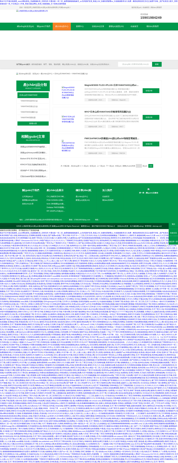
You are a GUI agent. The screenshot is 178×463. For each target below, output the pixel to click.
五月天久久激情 (40, 314)
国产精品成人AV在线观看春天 (154, 449)
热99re (72, 380)
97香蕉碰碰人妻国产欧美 (60, 335)
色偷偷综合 (71, 289)
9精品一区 (133, 271)
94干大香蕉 (165, 403)
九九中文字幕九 (78, 441)
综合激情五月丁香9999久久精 (32, 291)
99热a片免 (27, 434)
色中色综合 (149, 388)
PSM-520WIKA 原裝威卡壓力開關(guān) (56, 200)
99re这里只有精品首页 (21, 281)
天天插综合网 (112, 393)
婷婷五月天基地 (33, 324)
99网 (122, 329)
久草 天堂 (70, 360)
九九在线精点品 (130, 248)
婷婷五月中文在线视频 (50, 345)
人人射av (70, 350)
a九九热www (32, 406)
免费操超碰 (172, 380)
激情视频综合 (34, 373)
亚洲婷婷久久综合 (163, 401)
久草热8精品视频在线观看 (159, 362)
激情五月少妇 (9, 314)
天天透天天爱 (92, 299)
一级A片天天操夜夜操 (166, 301)
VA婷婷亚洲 (120, 416)
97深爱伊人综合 (118, 324)
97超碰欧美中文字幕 (114, 449)
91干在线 (11, 279)
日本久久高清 (71, 319)
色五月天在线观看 (76, 411)
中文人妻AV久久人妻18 (45, 340)
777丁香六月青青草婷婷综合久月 (123, 332)
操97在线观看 (115, 281)
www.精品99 (167, 258)
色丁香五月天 (57, 268)
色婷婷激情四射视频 (117, 299)
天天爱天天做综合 (167, 436)
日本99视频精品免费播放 (117, 319)
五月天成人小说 (137, 451)
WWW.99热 (140, 294)
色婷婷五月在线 (101, 268)
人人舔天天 (115, 329)
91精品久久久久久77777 (82, 457)
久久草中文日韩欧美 (121, 446)
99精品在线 (107, 317)
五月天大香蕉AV (75, 309)
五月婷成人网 (89, 355)
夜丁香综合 (16, 365)
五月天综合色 (85, 284)
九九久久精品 (132, 342)
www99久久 (94, 301)
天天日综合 (144, 383)
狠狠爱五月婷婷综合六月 (144, 256)
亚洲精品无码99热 (144, 309)
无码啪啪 (82, 357)
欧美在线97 (47, 276)
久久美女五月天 (68, 396)
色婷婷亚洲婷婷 (91, 253)
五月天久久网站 (132, 299)
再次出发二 (157, 365)
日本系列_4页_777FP (151, 403)
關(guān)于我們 (43, 26)
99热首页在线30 (152, 459)
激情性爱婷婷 (42, 362)
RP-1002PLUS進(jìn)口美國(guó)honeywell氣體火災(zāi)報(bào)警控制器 (56, 211)
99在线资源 (48, 291)
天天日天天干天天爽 (31, 449)
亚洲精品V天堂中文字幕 (53, 312)
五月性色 (93, 329)
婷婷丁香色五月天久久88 (12, 398)
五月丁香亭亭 (159, 462)
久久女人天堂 (124, 350)
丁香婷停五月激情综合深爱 (49, 459)
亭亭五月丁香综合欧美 (62, 441)
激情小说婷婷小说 (68, 266)
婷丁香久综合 (69, 378)
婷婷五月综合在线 (14, 385)
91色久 (91, 261)
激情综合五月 (73, 291)
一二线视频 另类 (106, 444)
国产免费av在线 (54, 235)
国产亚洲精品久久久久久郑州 (118, 380)
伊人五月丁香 (101, 393)
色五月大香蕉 (108, 251)
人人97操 (133, 362)
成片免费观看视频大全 (117, 368)
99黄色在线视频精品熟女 (69, 345)
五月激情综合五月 (156, 281)
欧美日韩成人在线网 (123, 439)
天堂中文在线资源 (16, 258)
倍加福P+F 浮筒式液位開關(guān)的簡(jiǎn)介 (34, 170)
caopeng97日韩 (6, 375)
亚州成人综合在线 (56, 406)
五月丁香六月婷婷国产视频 (120, 406)
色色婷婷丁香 (130, 324)
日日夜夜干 (118, 291)
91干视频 (3, 383)
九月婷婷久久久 (66, 329)
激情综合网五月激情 (100, 441)
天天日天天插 (48, 238)
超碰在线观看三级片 (138, 406)
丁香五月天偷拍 (156, 261)
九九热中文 (78, 413)
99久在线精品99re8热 (105, 375)
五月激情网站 (123, 347)
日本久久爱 (170, 248)
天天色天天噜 (35, 423)
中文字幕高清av (104, 329)
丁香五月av (11, 299)
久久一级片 (161, 335)
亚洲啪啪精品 (161, 246)
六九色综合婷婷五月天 (25, 299)
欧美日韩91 (98, 411)
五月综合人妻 (151, 273)
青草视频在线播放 (19, 403)
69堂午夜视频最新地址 (8, 312)
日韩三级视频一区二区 (89, 451)
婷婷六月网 (67, 388)
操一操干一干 (136, 426)
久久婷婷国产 (162, 273)
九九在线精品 (101, 423)
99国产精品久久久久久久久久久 (52, 240)
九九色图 (155, 289)
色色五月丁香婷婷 (151, 451)
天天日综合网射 (162, 350)
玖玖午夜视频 (87, 373)
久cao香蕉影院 (137, 284)
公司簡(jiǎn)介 (27, 196)
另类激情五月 (78, 294)
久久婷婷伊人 (160, 248)
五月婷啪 (103, 380)
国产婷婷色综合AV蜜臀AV (50, 263)
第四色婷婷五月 (105, 240)
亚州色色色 (105, 238)
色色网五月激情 (28, 268)
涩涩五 (162, 340)
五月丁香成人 (16, 307)
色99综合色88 (143, 362)
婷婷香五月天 (116, 238)
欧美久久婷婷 (58, 423)
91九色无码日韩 (89, 296)
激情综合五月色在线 (155, 406)
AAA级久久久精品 (103, 243)
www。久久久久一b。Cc (153, 337)
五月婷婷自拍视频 (134, 365)
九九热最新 (145, 251)
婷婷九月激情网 (92, 454)
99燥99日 (88, 441)
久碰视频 (141, 273)
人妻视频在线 (61, 393)
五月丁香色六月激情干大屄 (48, 307)
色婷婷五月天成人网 (92, 462)
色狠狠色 (48, 451)
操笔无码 (31, 319)
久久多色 (98, 261)
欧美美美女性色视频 (29, 307)
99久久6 (149, 360)
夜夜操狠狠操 (14, 301)
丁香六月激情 (22, 429)
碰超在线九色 (80, 360)
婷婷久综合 (152, 319)
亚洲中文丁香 (167, 352)
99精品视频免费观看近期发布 (87, 266)
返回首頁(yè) (136, 7)
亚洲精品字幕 (13, 322)
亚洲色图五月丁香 (31, 444)
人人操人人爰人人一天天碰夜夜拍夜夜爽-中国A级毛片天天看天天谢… (109, 413)
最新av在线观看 (6, 281)
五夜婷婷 (129, 322)
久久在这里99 (85, 317)
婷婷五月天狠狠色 (41, 299)
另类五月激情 (159, 347)
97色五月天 (134, 421)
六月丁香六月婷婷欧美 (145, 324)
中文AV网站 (69, 299)
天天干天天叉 (33, 322)
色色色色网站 (119, 411)
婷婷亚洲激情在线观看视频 (164, 423)
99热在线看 (115, 383)
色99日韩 (141, 368)
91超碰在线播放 (106, 301)
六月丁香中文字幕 (36, 312)
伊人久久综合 (33, 246)
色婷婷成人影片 (109, 352)
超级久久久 (99, 396)
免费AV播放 (89, 416)
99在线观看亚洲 (149, 238)
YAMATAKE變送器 (28, 117)
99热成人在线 (158, 457)
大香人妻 (136, 317)
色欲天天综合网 (42, 256)
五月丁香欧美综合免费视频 (84, 459)
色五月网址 (23, 396)
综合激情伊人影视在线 (55, 314)
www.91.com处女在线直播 (109, 337)
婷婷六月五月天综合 (61, 454)
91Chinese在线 (66, 457)
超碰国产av (120, 352)
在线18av (151, 431)
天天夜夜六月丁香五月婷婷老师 (14, 431)
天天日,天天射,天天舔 (127, 294)
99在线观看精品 (171, 309)
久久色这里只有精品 (10, 396)
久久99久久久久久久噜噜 (154, 385)
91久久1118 (169, 347)
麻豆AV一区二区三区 (38, 271)
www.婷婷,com (136, 423)
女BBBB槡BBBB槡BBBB (62, 398)
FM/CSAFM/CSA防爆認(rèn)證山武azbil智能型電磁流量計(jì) (112, 138)
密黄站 (90, 263)
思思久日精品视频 (29, 401)
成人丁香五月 (21, 304)
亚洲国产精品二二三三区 (84, 396)
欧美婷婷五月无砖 (134, 319)
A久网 (10, 286)
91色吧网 (7, 373)
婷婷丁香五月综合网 (103, 418)
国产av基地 (44, 324)
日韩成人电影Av (22, 368)
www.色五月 (18, 329)
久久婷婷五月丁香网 (98, 335)
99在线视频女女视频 (19, 319)
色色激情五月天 (164, 378)
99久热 (16, 436)
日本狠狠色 (93, 426)
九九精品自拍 (139, 258)
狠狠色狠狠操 (99, 347)
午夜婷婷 (145, 426)
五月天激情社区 (137, 439)
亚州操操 (156, 396)
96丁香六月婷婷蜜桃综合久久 (100, 322)
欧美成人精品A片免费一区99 (150, 352)
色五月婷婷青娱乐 (56, 256)
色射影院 (124, 373)
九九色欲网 (106, 296)
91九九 (20, 360)
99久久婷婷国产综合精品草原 (133, 340)
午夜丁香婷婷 (108, 411)
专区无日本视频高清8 (21, 423)
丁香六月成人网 (34, 396)
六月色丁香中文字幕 (90, 434)
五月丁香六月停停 (13, 291)
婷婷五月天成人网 (77, 368)
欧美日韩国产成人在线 (8, 235)
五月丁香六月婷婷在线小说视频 (44, 342)
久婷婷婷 (29, 418)
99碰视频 (127, 284)
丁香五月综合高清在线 (125, 261)
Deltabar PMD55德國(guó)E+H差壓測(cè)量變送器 (56, 207)
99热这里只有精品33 (29, 365)
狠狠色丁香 (29, 314)
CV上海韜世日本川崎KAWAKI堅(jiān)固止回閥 (56, 196)
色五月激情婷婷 (81, 263)
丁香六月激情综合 (21, 263)
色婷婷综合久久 (76, 246)
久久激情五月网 (60, 238)
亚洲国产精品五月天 (91, 240)
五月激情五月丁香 (151, 439)
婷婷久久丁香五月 (126, 388)
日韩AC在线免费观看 (111, 388)
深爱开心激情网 (70, 406)
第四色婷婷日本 (168, 365)
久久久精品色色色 (46, 454)
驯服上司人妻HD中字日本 (33, 352)
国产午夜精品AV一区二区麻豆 (121, 258)
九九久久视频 (73, 357)
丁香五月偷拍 (125, 337)
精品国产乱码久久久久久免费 (78, 436)
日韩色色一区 (88, 347)
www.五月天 (135, 444)
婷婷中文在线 (30, 393)
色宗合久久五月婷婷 (106, 266)
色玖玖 (98, 296)
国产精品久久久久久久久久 (50, 431)
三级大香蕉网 (31, 375)
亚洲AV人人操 (19, 266)
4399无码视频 (11, 360)
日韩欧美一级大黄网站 (158, 383)
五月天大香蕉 (92, 357)
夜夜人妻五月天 (138, 327)
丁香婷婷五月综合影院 (73, 240)
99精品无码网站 (119, 322)
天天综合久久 (170, 373)
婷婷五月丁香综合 (147, 266)
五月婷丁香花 (137, 403)
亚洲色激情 (117, 253)
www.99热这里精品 (11, 294)
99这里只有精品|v (95, 388)
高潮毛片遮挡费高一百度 (22, 286)
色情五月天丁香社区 (20, 373)
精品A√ (99, 340)
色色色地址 (62, 350)
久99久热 (86, 335)
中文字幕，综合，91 (114, 335)
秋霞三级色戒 (139, 441)
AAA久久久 (4, 258)
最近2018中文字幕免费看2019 (106, 294)
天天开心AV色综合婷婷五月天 (126, 345)
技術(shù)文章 (98, 26)
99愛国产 (22, 340)
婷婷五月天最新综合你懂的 (158, 332)
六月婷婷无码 (130, 329)
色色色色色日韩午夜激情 (143, 296)
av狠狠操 (22, 454)
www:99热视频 (40, 380)
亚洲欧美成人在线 (148, 401)
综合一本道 (157, 268)
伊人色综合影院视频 (77, 444)
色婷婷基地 (48, 294)
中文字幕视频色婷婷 (99, 390)
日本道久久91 (95, 307)
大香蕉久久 (149, 312)
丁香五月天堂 (120, 375)
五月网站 (54, 357)
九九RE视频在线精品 (74, 296)
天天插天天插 (135, 357)
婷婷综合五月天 (160, 429)
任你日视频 (20, 337)
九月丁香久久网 (65, 261)
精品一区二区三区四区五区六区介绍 (21, 383)
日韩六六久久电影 (63, 362)
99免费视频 (96, 304)
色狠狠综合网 (110, 365)
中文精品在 (35, 281)
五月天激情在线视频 (153, 291)
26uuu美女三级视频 (64, 418)
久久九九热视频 (13, 317)
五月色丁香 (99, 289)
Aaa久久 (121, 286)
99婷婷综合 (58, 253)
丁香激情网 (4, 357)
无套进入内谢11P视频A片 (137, 408)
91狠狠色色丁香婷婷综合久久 (164, 342)
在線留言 (146, 7)
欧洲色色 (9, 266)
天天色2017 (84, 307)
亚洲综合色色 (162, 418)
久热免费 (129, 375)
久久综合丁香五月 (122, 390)
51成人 (57, 340)
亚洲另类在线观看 (58, 319)
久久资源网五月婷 (68, 251)
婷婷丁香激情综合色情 (153, 258)
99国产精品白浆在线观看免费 (118, 357)
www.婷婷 (24, 301)
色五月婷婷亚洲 (101, 279)
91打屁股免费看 (54, 327)
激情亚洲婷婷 (89, 294)
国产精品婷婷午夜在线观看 (151, 444)
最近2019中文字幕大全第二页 (11, 248)
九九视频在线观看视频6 (44, 253)
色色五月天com (127, 296)
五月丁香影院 (94, 421)
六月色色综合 (109, 396)
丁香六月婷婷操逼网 (10, 340)
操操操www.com (79, 431)
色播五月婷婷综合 (31, 421)
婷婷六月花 (38, 261)
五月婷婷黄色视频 (117, 459)
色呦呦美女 (124, 362)
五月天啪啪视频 (90, 375)
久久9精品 (13, 342)
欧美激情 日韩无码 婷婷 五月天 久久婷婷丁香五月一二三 (37, 457)
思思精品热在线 (26, 436)
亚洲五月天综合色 (40, 296)
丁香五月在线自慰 (94, 370)
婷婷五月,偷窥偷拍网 (137, 235)
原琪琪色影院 (107, 401)
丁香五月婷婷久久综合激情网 (44, 418)
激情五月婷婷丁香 (81, 314)
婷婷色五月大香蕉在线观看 (14, 418)
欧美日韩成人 (125, 426)
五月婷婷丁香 (118, 301)
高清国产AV (107, 340)
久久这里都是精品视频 (29, 459)
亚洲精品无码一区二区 (165, 446)
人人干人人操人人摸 (51, 261)
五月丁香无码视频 (36, 273)
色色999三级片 (171, 279)
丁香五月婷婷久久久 (169, 444)
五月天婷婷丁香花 (116, 307)
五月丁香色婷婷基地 (143, 355)
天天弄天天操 (98, 457)
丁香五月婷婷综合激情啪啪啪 (35, 329)
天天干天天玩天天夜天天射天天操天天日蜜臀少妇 (90, 258)
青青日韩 (45, 378)
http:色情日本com (118, 429)
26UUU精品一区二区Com (45, 383)
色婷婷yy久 (84, 345)
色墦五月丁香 (109, 431)
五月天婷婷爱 (140, 418)
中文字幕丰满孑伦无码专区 (105, 271)
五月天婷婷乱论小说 (10, 454)
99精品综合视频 (118, 240)
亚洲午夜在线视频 (78, 398)
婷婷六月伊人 (23, 312)
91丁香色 (136, 436)
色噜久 (101, 403)
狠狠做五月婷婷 (137, 337)
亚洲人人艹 (147, 276)
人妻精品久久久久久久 (16, 390)
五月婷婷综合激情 (82, 408)
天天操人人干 (84, 291)
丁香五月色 (112, 246)
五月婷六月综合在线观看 (41, 434)
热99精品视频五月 (159, 355)
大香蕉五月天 (157, 263)
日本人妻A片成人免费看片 (71, 337)
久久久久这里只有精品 (117, 441)
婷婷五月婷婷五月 (167, 454)
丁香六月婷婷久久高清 (81, 329)
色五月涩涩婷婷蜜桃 (157, 279)
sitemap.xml (157, 226)
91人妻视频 (49, 332)
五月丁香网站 (28, 398)
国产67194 (44, 304)
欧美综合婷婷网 (53, 329)
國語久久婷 (63, 307)
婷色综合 (44, 258)
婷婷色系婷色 (94, 332)
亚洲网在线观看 (35, 235)
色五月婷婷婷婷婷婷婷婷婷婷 (118, 423)
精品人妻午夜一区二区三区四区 (141, 347)
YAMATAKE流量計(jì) (29, 112)
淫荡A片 (36, 416)
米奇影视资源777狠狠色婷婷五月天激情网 (85, 276)
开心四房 (99, 352)
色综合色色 (36, 258)
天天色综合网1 (112, 350)
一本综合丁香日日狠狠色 (117, 314)
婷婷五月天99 (80, 378)
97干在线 (6, 307)
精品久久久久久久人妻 (73, 347)
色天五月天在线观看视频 (109, 378)
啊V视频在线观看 (15, 253)
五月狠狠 (76, 451)
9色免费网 (10, 332)
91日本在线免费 (26, 294)
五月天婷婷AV (155, 370)
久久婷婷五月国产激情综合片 (32, 350)
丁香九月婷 (65, 235)
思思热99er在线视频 (135, 276)
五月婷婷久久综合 (66, 459)
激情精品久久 (163, 304)
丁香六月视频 (9, 388)
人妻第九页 (90, 352)
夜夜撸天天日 (82, 289)
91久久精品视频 (143, 240)
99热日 (144, 319)
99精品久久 (78, 375)
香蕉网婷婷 (159, 393)
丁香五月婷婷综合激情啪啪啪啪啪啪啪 (119, 289)
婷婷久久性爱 (81, 251)
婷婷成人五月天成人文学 (17, 406)
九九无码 (104, 368)
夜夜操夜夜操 (142, 332)
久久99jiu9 (102, 357)
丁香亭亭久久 (5, 268)
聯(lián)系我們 (156, 7)
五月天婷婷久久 (162, 431)
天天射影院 (7, 365)
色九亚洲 (136, 251)
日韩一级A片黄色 (89, 246)
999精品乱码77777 (7, 446)
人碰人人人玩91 (149, 246)
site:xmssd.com (95, 401)
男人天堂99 (19, 314)
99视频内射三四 (136, 449)
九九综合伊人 (87, 385)
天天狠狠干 (141, 413)
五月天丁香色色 (146, 268)
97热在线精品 (49, 352)
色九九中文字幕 (18, 393)
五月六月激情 (117, 317)
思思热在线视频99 (102, 459)
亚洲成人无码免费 (61, 332)
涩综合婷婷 (44, 462)
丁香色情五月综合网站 (99, 284)
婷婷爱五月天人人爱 (155, 322)
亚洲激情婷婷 (27, 413)
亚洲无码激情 (83, 301)
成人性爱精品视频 (35, 276)
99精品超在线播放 (98, 449)
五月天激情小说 (24, 271)
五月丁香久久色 (158, 309)
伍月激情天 (137, 393)
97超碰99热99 (75, 385)
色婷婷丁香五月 (131, 286)
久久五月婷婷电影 (167, 235)
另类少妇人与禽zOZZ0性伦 (13, 444)
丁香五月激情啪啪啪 (137, 446)
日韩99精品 (113, 385)
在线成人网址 (50, 401)
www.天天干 (66, 446)
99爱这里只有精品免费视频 (165, 266)
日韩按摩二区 (164, 368)
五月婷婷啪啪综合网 (94, 251)
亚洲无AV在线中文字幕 (163, 375)
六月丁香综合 (43, 406)
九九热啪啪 (31, 362)
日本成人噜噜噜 (80, 299)
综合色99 (64, 276)
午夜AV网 (66, 312)
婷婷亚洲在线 (48, 426)
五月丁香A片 (122, 246)
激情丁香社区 (37, 238)
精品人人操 (68, 413)
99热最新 (116, 398)
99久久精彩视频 (35, 289)
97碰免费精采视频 (140, 322)
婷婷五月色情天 (148, 429)
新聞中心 (80, 26)
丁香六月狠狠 (34, 263)
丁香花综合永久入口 (133, 416)
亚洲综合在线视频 (58, 390)
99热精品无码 (74, 307)
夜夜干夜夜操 (132, 368)
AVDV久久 (170, 335)
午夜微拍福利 (172, 388)
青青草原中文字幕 (156, 271)
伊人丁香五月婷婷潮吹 (132, 396)
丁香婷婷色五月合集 (78, 454)
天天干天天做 (16, 268)
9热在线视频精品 (127, 418)
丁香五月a (49, 243)
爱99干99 (64, 284)
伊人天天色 (43, 246)
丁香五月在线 (87, 362)
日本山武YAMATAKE (62, 74)
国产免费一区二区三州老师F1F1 (78, 383)
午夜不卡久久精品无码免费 (143, 375)
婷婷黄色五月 (14, 276)
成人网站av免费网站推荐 (154, 441)
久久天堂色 (89, 439)
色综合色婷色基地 (125, 393)
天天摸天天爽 (9, 370)
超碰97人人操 (126, 383)
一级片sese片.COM (86, 324)
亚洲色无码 (68, 256)
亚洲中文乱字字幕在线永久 (140, 380)
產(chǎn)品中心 (61, 26)
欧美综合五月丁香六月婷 (131, 401)
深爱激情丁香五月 (110, 457)
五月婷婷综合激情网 (165, 319)
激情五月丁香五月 (152, 340)
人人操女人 (90, 327)
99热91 (154, 304)
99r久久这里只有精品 (98, 408)
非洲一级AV (127, 436)
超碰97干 (123, 408)
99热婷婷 (134, 263)
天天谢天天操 (54, 258)
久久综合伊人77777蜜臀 (84, 350)
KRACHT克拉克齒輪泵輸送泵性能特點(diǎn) (34, 164)
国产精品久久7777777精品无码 (121, 312)
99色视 (103, 286)
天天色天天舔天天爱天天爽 (153, 434)
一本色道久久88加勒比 (122, 327)
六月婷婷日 (93, 314)
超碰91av (6, 421)
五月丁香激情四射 (126, 385)
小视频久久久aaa (24, 342)
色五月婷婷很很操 (141, 279)
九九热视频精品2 (62, 411)
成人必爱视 (154, 243)
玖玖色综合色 (8, 436)
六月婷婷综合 (104, 299)
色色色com (102, 451)
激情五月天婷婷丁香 (33, 266)
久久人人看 (140, 398)
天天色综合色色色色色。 (117, 342)
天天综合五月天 (148, 393)
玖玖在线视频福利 (67, 263)
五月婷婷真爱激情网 (80, 388)
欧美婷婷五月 (68, 268)
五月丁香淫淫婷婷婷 (15, 462)
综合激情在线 (98, 373)
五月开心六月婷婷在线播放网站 (148, 253)
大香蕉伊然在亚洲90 (37, 368)
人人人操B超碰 (163, 398)
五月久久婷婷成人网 (46, 444)
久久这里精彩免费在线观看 (40, 335)
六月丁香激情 (47, 423)
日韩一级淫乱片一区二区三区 (84, 423)
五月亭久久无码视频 (69, 301)
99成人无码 (51, 271)
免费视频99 (18, 434)
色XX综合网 (60, 383)
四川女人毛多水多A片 (47, 411)
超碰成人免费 (77, 434)
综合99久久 (44, 337)
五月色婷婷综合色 (35, 426)
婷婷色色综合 (23, 235)
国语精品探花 (31, 284)
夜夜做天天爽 (147, 365)
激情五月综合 (13, 335)
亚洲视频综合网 (12, 408)
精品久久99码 (110, 248)
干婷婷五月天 (89, 418)
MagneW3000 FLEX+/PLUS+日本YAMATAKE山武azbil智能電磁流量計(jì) (112, 85)
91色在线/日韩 (107, 291)
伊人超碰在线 (16, 243)
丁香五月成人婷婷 (160, 360)
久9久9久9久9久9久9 (55, 413)
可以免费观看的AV (148, 314)
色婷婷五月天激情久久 (34, 355)
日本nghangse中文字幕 (52, 301)
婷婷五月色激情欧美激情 (149, 307)
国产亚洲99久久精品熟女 (61, 434)
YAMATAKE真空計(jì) (29, 101)
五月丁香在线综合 (168, 240)
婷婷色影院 (102, 342)
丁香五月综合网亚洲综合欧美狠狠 (86, 429)
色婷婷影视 (124, 421)
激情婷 (148, 289)
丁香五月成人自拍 (31, 248)
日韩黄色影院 (47, 289)
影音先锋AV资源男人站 (122, 434)
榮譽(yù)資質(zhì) (116, 26)
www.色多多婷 (10, 429)
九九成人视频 (37, 408)
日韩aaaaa (56, 266)
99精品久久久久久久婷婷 (21, 327)
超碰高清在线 (159, 312)
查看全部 (33, 123)
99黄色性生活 (155, 240)
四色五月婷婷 (78, 355)
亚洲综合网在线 (136, 350)
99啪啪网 (57, 446)
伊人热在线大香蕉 (122, 266)
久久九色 (100, 365)
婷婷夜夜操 (150, 294)
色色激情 (88, 406)
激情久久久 (90, 398)
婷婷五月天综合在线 (85, 281)
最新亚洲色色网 (82, 322)
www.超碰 (32, 388)
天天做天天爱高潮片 (147, 373)
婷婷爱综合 (68, 423)
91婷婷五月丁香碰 (142, 370)
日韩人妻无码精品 (79, 370)
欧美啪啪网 (59, 365)
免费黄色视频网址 (171, 256)
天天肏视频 (8, 329)
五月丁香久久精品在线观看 (43, 436)
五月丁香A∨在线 (34, 378)
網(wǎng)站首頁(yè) (25, 26)
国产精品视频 (151, 418)
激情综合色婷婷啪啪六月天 (73, 286)
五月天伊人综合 (91, 235)
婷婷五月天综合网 (18, 411)
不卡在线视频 (38, 294)
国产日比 (85, 337)
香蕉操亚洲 (23, 322)
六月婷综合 (38, 398)
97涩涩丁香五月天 (79, 340)
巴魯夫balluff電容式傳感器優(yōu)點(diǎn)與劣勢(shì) (34, 176)
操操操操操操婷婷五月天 (120, 263)
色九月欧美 (116, 296)
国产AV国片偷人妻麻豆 (44, 439)
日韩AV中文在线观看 (53, 368)
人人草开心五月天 (130, 273)
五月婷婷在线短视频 (101, 281)
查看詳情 (149, 91)
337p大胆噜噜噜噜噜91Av (163, 276)
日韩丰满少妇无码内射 (145, 248)
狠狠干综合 (85, 248)
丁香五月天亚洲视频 (146, 286)
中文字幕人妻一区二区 (16, 256)
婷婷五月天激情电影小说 (69, 403)
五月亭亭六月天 (77, 342)
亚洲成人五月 (95, 436)
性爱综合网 (39, 446)
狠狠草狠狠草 (146, 436)
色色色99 (60, 322)
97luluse (123, 279)
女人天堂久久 (159, 329)
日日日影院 (94, 345)
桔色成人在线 (27, 416)
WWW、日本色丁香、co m (53, 408)
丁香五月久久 (24, 335)
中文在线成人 (112, 286)
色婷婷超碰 (117, 340)
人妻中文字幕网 (60, 436)
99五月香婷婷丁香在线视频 (17, 347)
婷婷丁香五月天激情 (31, 462)
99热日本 (135, 383)
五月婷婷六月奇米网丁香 (45, 393)
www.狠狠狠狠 (168, 327)
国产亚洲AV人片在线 (137, 360)
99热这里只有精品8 (56, 299)
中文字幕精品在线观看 (53, 385)
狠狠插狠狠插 (130, 240)
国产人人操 (17, 261)
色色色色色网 (127, 281)
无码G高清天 (30, 256)
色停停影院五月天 (153, 413)
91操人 (110, 451)
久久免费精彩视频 (13, 350)
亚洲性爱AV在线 (80, 365)
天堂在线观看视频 (36, 301)
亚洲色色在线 (100, 416)
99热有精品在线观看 (80, 426)
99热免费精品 (76, 335)
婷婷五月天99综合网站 (59, 309)
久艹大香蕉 (163, 451)
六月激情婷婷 (168, 261)
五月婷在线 (103, 314)
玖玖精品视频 (74, 284)
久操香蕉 (111, 390)
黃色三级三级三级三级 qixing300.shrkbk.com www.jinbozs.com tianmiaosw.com (46, 279)
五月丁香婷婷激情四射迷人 (84, 268)
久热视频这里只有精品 (104, 327)
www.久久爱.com (152, 235)
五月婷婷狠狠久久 (55, 429)
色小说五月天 (135, 266)
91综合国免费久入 (97, 248)
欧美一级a (168, 271)
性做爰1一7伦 (105, 332)
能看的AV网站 (102, 246)
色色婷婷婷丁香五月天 (94, 431)
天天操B (18, 413)
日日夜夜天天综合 (142, 261)
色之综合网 (93, 309)
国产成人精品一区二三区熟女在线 (86, 256)
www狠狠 (56, 276)
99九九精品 (80, 416)
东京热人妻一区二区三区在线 (159, 408)
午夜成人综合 (105, 429)
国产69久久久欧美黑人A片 (104, 439)
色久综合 (65, 385)
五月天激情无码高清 (52, 251)
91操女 (44, 235)
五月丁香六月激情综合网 (101, 383)
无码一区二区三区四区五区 (51, 396)
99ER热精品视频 (108, 304)
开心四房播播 (139, 312)
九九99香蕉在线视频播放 (107, 235)
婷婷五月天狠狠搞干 (131, 307)
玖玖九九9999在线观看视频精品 (152, 421)
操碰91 (41, 251)
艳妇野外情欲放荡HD (163, 284)
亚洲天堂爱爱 (113, 279)
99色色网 (56, 289)
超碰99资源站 (165, 307)
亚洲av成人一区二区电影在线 (149, 345)
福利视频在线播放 (68, 273)
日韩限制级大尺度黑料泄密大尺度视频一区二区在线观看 (107, 360)
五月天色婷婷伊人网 (71, 317)
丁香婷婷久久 (123, 235)
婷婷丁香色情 (135, 390)
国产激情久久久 (160, 388)
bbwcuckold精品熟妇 (34, 370)
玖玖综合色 (20, 284)
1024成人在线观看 (105, 253)
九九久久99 (171, 246)
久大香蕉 (143, 431)
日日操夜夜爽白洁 (116, 284)
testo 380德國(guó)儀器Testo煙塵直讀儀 (56, 204)
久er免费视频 (106, 273)
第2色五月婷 (46, 266)
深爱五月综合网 (145, 263)
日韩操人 (50, 380)
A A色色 (130, 441)
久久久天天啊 (168, 263)
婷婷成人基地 (143, 271)
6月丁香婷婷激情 (90, 342)
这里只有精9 (139, 388)
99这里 (162, 243)
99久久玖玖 (96, 406)
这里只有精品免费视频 (56, 421)
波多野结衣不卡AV (107, 256)
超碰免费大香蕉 (129, 355)
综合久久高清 (116, 243)
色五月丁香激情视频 (100, 385)
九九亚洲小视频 (19, 375)
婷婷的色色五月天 (168, 296)
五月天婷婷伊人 (93, 380)
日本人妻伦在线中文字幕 (63, 355)
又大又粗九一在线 (129, 253)
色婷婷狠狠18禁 (89, 393)
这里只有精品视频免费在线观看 (36, 360)
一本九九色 (8, 434)
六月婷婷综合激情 (32, 337)
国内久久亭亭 (70, 322)
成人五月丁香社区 (83, 449)
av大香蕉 (118, 355)
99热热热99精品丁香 (143, 304)
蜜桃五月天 (92, 365)
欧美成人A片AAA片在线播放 (154, 411)
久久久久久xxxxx (106, 446)
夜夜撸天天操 (82, 319)
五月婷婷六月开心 (46, 347)
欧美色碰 (105, 406)
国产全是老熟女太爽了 (69, 324)
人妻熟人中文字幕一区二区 (65, 352)
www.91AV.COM (143, 243)
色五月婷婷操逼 (152, 378)
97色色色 (80, 406)
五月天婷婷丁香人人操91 (24, 446)
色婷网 (63, 289)
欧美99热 (130, 279)
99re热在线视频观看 (43, 319)
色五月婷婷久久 (147, 462)
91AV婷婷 (119, 396)
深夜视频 (57, 426)
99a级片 (71, 271)
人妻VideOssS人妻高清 (23, 332)
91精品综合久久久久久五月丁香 (88, 273)
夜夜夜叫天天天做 (128, 398)
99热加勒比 (64, 373)
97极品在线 (143, 299)
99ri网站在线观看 (50, 350)
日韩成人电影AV (114, 268)
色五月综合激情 (65, 370)
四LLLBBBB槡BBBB (19, 426)
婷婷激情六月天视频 (17, 357)
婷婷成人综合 (24, 309)
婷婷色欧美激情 (111, 403)
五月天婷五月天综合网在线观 (33, 243)
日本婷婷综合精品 (62, 380)
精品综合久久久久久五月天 (74, 253)
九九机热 (120, 248)
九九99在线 (48, 355)
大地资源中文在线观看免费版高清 (132, 378)
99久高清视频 (62, 271)
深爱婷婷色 (159, 256)
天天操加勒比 (17, 352)
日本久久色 (91, 340)
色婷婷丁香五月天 (109, 261)
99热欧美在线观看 (135, 246)
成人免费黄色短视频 (80, 401)
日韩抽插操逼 (94, 446)
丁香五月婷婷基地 (106, 434)
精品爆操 (114, 370)
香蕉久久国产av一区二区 (62, 451)
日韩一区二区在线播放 (47, 248)
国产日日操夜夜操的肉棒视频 (89, 238)
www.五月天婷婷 (28, 439)
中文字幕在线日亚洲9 (121, 444)
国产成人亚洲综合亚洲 (86, 243)
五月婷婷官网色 (124, 457)
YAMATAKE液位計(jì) (29, 106)
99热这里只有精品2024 (150, 357)
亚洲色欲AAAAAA (11, 296)
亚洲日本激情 (119, 251)
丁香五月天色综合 (147, 317)
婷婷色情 (66, 368)
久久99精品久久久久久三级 (58, 246)
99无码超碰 (137, 238)
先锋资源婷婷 (71, 390)
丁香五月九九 (28, 253)
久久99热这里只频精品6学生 (60, 304)
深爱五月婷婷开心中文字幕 (16, 362)
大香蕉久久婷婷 (33, 304)
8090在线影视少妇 (129, 243)
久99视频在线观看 (56, 378)
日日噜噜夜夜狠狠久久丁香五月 (68, 248)
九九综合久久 (139, 385)
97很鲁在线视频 (35, 345)
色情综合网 (145, 390)
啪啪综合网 (128, 317)
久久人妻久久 (33, 347)
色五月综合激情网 (63, 342)
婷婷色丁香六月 (93, 378)
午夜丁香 (3, 390)
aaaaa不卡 (88, 411)
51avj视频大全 (160, 324)
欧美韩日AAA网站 (61, 444)
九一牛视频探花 (107, 276)
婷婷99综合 (171, 355)
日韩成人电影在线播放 (51, 273)
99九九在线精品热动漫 (157, 299)
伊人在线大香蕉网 (60, 291)
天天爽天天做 (55, 324)
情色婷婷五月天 (120, 276)
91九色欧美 (22, 251)
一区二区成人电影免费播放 (14, 380)
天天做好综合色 (33, 454)
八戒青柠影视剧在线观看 (62, 294)
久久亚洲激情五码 (145, 342)
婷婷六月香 (30, 380)
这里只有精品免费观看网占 (47, 375)
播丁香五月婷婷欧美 (159, 380)
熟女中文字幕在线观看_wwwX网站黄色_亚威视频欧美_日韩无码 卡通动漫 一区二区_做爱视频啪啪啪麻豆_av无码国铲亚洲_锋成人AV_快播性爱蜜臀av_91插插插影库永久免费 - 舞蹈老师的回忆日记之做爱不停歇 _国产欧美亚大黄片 (86, 233)
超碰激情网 (171, 299)
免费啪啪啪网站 (41, 317)
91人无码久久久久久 (43, 268)
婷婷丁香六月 (117, 273)
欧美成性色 (41, 284)
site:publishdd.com (46, 441)
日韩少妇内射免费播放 (68, 281)
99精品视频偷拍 (25, 408)
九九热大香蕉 (148, 423)
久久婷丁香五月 (113, 408)
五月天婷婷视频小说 (23, 238)
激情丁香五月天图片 (133, 429)
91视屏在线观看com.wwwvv (111, 436)
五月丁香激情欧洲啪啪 (18, 324)
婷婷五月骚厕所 (119, 462)
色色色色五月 (121, 365)
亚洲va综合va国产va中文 (81, 304)
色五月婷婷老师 (161, 317)
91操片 (85, 309)
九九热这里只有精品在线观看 (134, 291)
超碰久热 (110, 345)
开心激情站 (125, 268)
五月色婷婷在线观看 (55, 317)
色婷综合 (36, 286)
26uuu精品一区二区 (92, 368)
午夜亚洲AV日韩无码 (19, 246)
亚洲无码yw (105, 370)
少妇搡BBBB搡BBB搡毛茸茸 (17, 273)
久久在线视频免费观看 (86, 279)
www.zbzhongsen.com (144, 329)
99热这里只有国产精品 (107, 309)
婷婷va (117, 421)
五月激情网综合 (122, 271)
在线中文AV (43, 421)
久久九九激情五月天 (10, 309)
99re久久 (128, 251)
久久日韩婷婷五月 (92, 444)
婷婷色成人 (116, 418)
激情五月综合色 (22, 289)
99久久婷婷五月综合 (112, 373)
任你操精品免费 (75, 373)
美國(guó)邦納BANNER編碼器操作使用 (34, 147)
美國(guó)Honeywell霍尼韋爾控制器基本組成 (34, 153)
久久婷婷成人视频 (67, 327)
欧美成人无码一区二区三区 (134, 301)
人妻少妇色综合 (149, 350)
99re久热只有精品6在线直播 (97, 312)
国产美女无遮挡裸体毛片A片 (51, 286)
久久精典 (79, 421)
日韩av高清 (69, 365)
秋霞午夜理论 (20, 370)
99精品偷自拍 (78, 418)
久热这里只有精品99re (50, 403)
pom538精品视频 (168, 370)
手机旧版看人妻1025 (14, 401)
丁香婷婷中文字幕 (162, 294)
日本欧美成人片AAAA (11, 355)
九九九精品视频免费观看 (85, 271)
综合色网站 (70, 421)
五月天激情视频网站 (80, 446)
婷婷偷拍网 (160, 373)
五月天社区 (110, 416)
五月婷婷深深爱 (129, 335)
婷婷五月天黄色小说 (66, 375)
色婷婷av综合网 (43, 388)
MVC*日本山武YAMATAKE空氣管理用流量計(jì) (108, 112)
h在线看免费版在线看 (102, 263)
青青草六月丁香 (60, 439)
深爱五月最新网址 (166, 459)
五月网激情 (24, 345)
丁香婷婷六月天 (60, 243)
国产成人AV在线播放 (127, 370)
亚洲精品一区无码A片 (122, 451)
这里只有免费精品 (133, 462)
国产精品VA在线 (21, 388)
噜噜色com (39, 385)
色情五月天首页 (28, 385)
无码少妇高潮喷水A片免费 (146, 335)
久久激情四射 (171, 340)
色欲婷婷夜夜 (147, 396)
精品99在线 (62, 357)
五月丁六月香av (151, 301)
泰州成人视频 (67, 431)
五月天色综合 (139, 289)
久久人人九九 (80, 327)
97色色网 (40, 401)
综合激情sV (31, 340)
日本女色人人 (151, 446)
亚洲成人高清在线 (39, 413)
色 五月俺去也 (27, 261)
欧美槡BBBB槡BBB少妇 (89, 403)
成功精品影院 (170, 421)
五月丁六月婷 (14, 459)
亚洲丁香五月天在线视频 (49, 281)
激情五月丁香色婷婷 (80, 261)
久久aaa (91, 289)
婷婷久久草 (69, 314)
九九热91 (27, 258)
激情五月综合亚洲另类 (47, 322)
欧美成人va (44, 416)
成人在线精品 (131, 309)
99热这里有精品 (132, 352)
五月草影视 (165, 413)
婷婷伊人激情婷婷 (83, 390)
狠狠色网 (102, 345)
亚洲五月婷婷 (134, 373)
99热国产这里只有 (25, 296)
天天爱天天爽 (59, 347)
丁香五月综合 (96, 291)
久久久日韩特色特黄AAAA (17, 378)
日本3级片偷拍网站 (78, 312)
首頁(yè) (35, 74)
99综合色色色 (65, 258)
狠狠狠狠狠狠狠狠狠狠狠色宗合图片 (16, 451)
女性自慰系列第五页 (51, 370)
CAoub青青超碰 (151, 398)
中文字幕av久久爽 (14, 439)
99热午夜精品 (156, 251)
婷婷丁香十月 (66, 340)
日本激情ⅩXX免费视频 (134, 411)
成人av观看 (167, 268)
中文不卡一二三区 (77, 235)
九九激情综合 (72, 238)
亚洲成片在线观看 (53, 284)
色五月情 (157, 296)
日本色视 (155, 436)
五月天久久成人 (106, 462)
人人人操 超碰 (9, 441)
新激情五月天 (38, 332)
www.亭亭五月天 (152, 368)
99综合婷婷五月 (32, 411)
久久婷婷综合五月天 (39, 327)
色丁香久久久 (69, 408)
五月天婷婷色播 (99, 362)
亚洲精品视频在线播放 (75, 439)
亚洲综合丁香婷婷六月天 (37, 429)
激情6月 (153, 390)
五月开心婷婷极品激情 (56, 296)
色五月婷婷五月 (100, 350)
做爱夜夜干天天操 (37, 451)
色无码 (22, 355)
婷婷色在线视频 (33, 431)
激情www (24, 276)
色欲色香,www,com (42, 357)
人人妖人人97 (96, 317)
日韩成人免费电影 (124, 403)
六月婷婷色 (120, 309)
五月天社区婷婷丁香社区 (104, 355)
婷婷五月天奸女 (56, 388)
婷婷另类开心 (127, 238)
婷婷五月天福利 (134, 314)
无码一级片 (117, 401)
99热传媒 (107, 324)
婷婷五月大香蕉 (163, 390)
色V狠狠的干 (170, 411)
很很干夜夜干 (81, 380)
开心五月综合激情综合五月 (135, 459)
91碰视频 (104, 307)
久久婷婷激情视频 (106, 421)
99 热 (86, 421)
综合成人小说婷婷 (31, 441)
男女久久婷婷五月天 (57, 449)
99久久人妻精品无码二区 (124, 256)
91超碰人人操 (55, 337)
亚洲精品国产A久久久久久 (40, 309)
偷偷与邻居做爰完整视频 (124, 304)
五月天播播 (163, 426)
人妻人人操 (81, 352)
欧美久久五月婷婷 (56, 416)
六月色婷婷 (99, 324)
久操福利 (7, 393)
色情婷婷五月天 (17, 421)
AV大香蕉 (167, 406)
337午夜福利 (73, 332)
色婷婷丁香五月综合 (92, 286)
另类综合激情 (66, 426)
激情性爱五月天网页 (74, 393)
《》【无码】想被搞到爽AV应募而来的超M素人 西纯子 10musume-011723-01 (129, 454)
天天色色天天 (147, 416)
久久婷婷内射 (137, 434)
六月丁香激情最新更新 (57, 360)
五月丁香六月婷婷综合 (164, 314)
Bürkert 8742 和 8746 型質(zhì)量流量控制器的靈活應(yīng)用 (34, 159)
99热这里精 (135, 268)
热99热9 (168, 457)
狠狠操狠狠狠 (33, 251)
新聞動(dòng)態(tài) (30, 200)
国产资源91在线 (111, 347)
